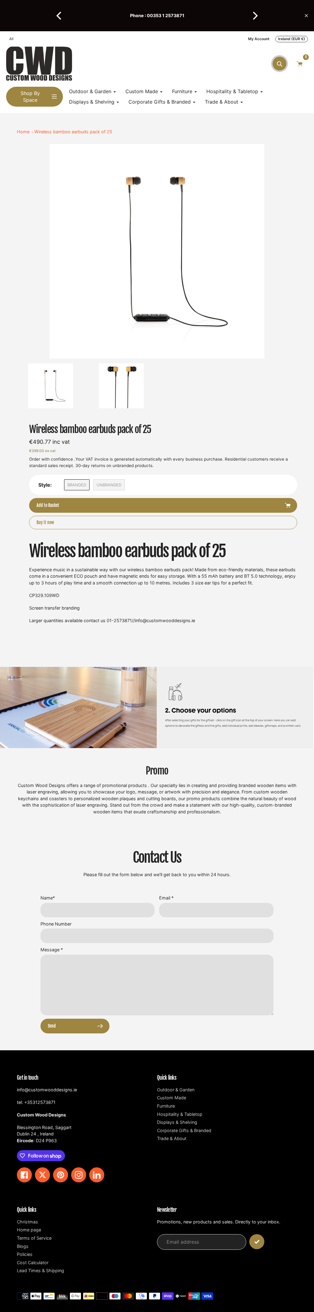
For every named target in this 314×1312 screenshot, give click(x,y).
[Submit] (256, 1241)
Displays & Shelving (177, 1122)
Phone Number (55, 923)
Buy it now (45, 522)
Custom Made (171, 1097)
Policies (25, 1254)
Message (51, 949)
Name (47, 897)
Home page (29, 1229)
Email (166, 897)
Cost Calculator (32, 1262)
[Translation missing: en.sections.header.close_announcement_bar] (306, 16)
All (11, 38)
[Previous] (59, 15)
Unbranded (109, 484)
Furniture (166, 1106)
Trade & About (171, 1138)
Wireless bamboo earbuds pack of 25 (73, 131)
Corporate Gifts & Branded (184, 1130)
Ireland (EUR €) (291, 38)
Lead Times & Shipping (40, 1270)
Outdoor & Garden (175, 1089)
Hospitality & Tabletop (179, 1114)
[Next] (254, 15)
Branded (76, 484)
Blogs (23, 1246)
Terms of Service (34, 1238)
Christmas (27, 1221)
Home (23, 131)
